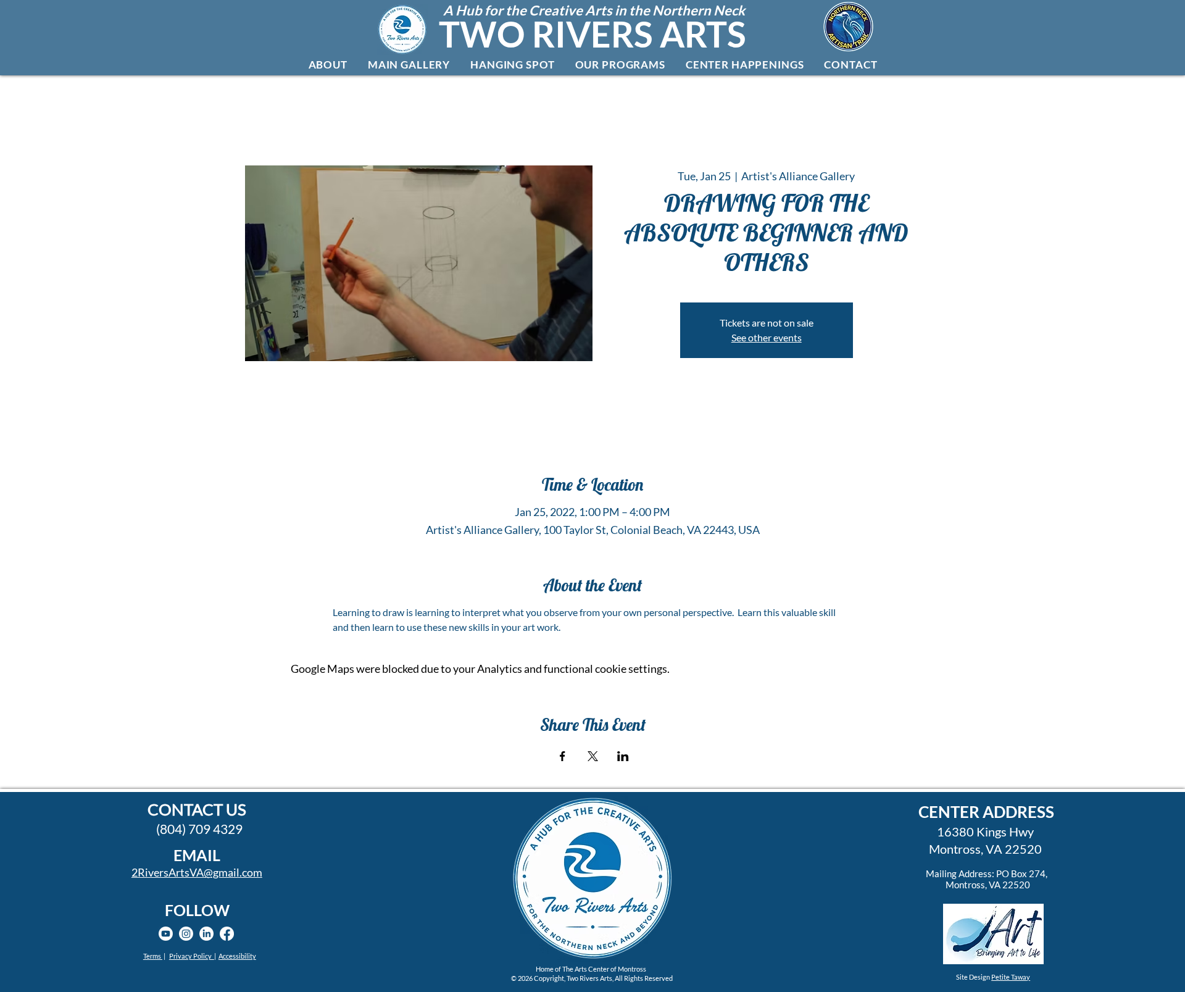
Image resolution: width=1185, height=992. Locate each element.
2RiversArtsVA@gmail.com (196, 872)
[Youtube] (166, 934)
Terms (152, 956)
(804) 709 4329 (199, 828)
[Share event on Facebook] (562, 756)
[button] (328, 64)
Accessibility (237, 956)
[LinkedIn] (206, 934)
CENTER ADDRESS (986, 812)
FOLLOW (197, 910)
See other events (766, 337)
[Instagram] (186, 934)
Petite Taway (1010, 977)
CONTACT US (197, 809)
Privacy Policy (191, 956)
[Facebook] (227, 934)
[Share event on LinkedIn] (623, 756)
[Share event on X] (593, 756)
